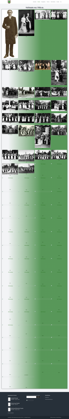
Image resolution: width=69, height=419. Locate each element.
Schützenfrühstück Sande (17, 408)
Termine (48, 1)
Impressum (47, 397)
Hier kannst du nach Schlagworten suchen (33, 395)
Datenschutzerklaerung (48, 399)
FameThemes (59, 417)
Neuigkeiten (43, 1)
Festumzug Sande (15, 403)
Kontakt (58, 1)
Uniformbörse (53, 1)
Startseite (34, 1)
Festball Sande (14, 398)
